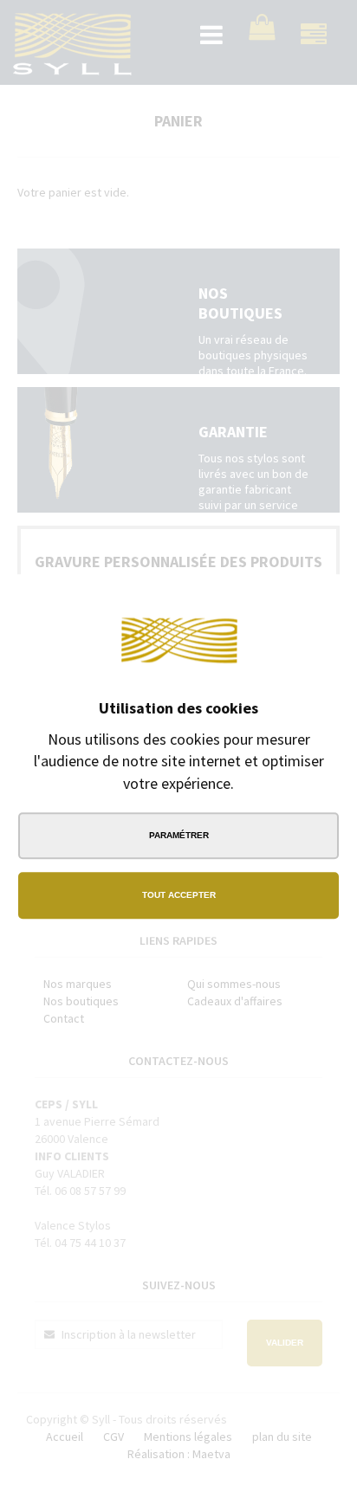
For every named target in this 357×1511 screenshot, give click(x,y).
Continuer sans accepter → (270, 599)
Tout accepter (179, 895)
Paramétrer (179, 835)
